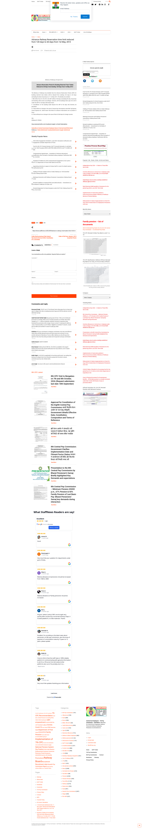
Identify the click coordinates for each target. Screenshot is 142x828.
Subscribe (86, 74)
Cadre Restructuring (67, 725)
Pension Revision (66, 778)
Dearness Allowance (67, 733)
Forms (42, 734)
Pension (64, 776)
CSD (69, 32)
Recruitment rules (41, 764)
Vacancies (39, 787)
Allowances (65, 715)
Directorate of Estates (67, 740)
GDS (46, 734)
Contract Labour (42, 725)
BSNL (36, 717)
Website (34, 277)
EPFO (44, 732)
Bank (63, 717)
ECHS (40, 732)
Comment (34, 258)
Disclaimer (39, 784)
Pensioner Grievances (48, 751)
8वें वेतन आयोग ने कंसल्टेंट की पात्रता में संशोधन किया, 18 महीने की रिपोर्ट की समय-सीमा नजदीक (62, 431)
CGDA (36, 720)
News (43, 32)
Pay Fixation (39, 749)
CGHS (62, 32)
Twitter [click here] (42, 130)
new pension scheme (67, 766)
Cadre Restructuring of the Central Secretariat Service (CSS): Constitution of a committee (42, 238)
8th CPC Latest (37, 372)
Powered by (86, 77)
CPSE (48, 727)
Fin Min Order (65, 748)
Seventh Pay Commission (68, 791)
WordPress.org (91, 745)
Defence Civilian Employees (69, 735)
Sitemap (39, 777)
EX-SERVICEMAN (66, 745)
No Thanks (74, 16)
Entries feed (91, 740)
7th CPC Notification (39, 713)
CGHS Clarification (42, 720)
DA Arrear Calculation (42, 802)
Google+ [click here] (64, 130)
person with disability (47, 755)
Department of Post (45, 730)
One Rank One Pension (68, 771)
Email (56, 271)
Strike (40, 768)
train (43, 768)
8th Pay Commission (67, 712)
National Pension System (44, 747)
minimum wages (47, 744)
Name (33, 271)
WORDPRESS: (48, 245)
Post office (65, 781)
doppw (36, 732)
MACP (64, 763)
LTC (63, 761)
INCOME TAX (65, 750)
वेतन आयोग (64, 796)
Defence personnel (67, 738)
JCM (63, 753)
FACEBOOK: (56, 244)
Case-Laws (65, 728)
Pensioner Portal (39, 753)
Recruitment (46, 762)
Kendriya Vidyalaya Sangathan (70, 755)
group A (45, 736)
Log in (89, 737)
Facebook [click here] (53, 130)
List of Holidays (87, 32)
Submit (85, 16)
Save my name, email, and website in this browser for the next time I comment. (51, 284)
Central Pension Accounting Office (46, 717)
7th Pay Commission (42, 789)
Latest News (86, 86)
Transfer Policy (47, 768)
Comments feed (92, 742)
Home (87, 749)
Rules (63, 788)
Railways (64, 783)
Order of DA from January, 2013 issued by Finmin (67, 237)
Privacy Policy (40, 792)
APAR (54, 715)
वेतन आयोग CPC (52, 32)
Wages (64, 794)
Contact (39, 794)
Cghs (63, 730)
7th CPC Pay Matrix (48, 713)
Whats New (36, 32)
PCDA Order (47, 749)
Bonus (64, 720)
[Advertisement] (54, 66)
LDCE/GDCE (40, 744)
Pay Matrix (65, 773)
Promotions (39, 758)
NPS (38, 797)
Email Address (64, 8)
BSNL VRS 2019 (66, 722)
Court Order (44, 727)
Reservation (65, 786)
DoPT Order (77, 32)
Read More (53, 386)
